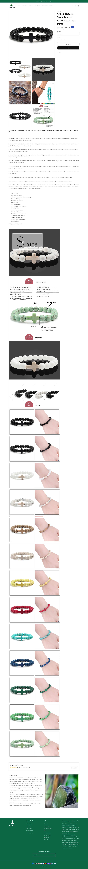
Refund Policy (47, 837)
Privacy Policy (47, 839)
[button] (72, 5)
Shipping (63, 29)
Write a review (74, 767)
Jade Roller (28, 826)
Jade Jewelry (29, 823)
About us (46, 823)
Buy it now (68, 48)
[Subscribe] (54, 855)
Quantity (58, 37)
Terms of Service (47, 835)
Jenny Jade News (47, 828)
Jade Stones (29, 828)
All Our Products (29, 832)
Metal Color (59, 31)
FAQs (45, 830)
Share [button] (60, 52)
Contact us (46, 826)
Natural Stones (29, 830)
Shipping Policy (47, 832)
